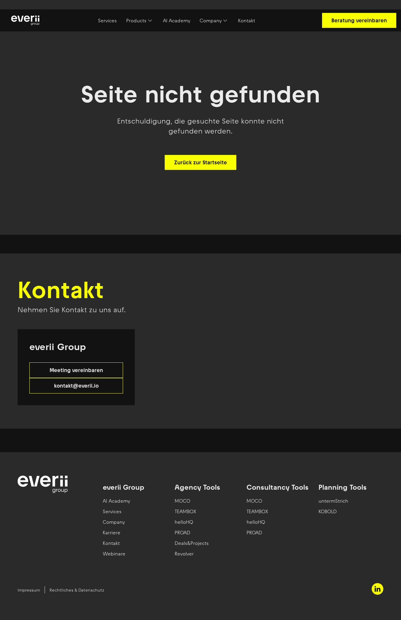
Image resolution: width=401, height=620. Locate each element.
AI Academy (176, 20)
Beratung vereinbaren (359, 20)
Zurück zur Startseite (200, 162)
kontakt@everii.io (76, 386)
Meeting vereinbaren (76, 370)
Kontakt (246, 20)
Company (211, 20)
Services (107, 20)
